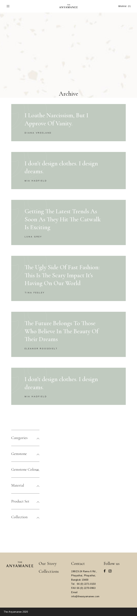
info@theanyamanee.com (85, 596)
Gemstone (19, 453)
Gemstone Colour (25, 469)
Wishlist (124, 6)
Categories (19, 437)
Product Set (20, 501)
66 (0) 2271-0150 (86, 584)
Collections (49, 571)
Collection (19, 517)
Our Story (48, 563)
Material (17, 485)
